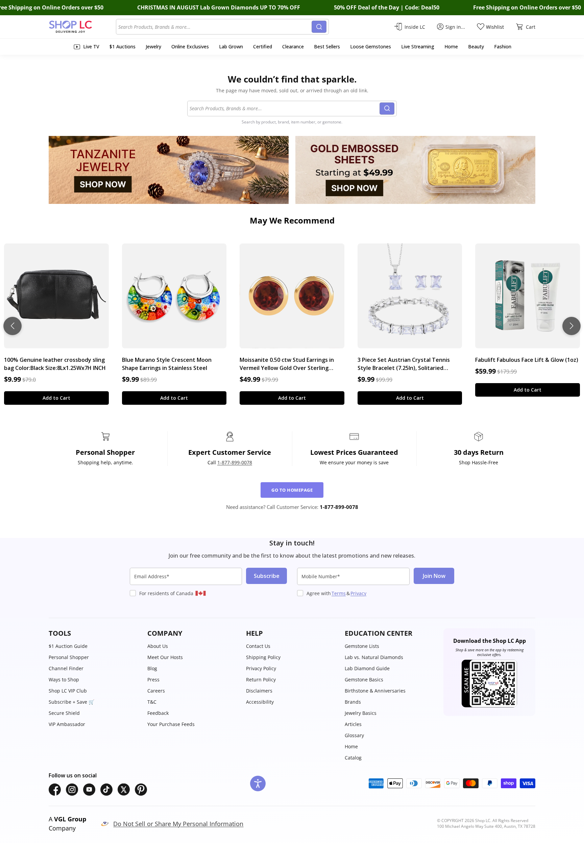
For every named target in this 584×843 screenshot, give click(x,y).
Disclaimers (259, 690)
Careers (156, 690)
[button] (95, 633)
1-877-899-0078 (234, 462)
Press (153, 679)
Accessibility (260, 702)
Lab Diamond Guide (367, 668)
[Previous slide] (12, 326)
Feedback (158, 713)
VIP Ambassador (67, 724)
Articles (353, 724)
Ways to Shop (64, 679)
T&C (151, 702)
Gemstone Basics (364, 679)
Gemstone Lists (362, 646)
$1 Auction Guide (68, 646)
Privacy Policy (261, 668)
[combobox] (215, 27)
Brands (353, 702)
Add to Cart (56, 398)
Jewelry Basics (360, 713)
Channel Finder (66, 668)
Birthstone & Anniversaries (375, 690)
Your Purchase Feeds (171, 724)
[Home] (82, 26)
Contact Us (258, 646)
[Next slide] (571, 326)
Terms (339, 593)
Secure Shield (64, 713)
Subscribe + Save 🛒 (71, 702)
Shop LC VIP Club (68, 690)
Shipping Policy (263, 657)
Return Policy (261, 679)
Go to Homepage (292, 490)
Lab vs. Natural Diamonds (374, 657)
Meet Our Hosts (165, 657)
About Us (157, 646)
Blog (152, 668)
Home (351, 746)
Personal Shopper (69, 657)
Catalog (353, 757)
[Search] (319, 27)
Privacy (358, 593)
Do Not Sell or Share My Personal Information (178, 824)
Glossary (354, 735)
